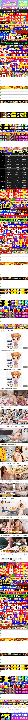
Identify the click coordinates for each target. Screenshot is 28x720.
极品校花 (9, 187)
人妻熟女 (9, 162)
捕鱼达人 (9, 169)
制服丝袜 (17, 162)
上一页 (7, 558)
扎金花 (16, 172)
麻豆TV (16, 174)
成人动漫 (24, 156)
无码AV (2, 176)
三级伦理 (9, 159)
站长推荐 (3, 165)
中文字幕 (17, 159)
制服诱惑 (24, 182)
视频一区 (3, 155)
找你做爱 (24, 164)
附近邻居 (9, 164)
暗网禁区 (9, 182)
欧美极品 (17, 156)
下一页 (19, 558)
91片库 (9, 177)
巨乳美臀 (24, 159)
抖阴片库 (3, 181)
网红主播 (17, 154)
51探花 (24, 174)
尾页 (14, 560)
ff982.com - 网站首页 (11, 11)
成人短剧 (24, 185)
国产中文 (9, 185)
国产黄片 (9, 180)
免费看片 (3, 186)
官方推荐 (3, 171)
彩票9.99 (9, 172)
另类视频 (24, 162)
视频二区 (3, 160)
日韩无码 (24, 187)
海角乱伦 (17, 182)
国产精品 (9, 154)
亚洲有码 (9, 156)
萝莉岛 (24, 177)
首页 (3, 558)
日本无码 (24, 154)
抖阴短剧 (17, 187)
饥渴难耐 (17, 164)
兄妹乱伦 (17, 185)
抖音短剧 (9, 174)
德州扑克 (24, 169)
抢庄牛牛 (17, 169)
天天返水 (24, 172)
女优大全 (17, 177)
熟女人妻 (17, 180)
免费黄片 (24, 180)
